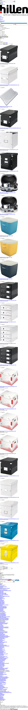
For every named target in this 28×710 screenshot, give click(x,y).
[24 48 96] (4, 42)
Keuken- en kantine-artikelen (4, 604)
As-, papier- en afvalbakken (4, 594)
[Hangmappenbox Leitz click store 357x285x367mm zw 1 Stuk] (9, 170)
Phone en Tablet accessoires (4, 619)
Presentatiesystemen (3, 680)
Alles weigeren (8, 709)
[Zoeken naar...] (14, 1)
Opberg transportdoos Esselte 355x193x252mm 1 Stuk (8, 408)
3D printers (1, 633)
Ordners (1, 649)
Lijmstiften (1, 626)
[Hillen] (1, 2)
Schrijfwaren (2, 686)
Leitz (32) (3, 33)
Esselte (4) (3, 32)
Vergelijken (3, 87)
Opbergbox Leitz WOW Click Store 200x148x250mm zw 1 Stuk (9, 475)
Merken (1, 693)
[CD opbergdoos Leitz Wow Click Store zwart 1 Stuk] (9, 62)
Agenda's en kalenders (3, 658)
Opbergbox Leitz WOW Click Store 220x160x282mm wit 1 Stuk (9, 497)
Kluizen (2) (3, 29)
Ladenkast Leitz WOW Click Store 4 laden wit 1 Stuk (8, 343)
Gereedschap (2, 600)
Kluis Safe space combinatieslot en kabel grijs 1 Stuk (7, 192)
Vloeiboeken (2, 654)
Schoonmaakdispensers (3, 607)
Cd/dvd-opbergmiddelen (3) (5, 28)
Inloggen (1, 583)
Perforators (1, 628)
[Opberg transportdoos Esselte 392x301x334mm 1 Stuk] (9, 452)
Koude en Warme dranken (3, 589)
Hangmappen (2, 646)
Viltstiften (1, 688)
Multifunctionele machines (4, 637)
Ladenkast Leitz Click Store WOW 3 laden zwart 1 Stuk (8, 300)
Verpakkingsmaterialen (3, 586)
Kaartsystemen (2, 647)
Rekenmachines (2, 640)
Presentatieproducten (3, 679)
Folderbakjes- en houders (3, 676)
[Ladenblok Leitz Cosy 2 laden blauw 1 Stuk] (9, 234)
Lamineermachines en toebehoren (4, 636)
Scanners (1, 641)
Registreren (1, 697)
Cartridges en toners (3, 690)
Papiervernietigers (2, 638)
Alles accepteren (13, 709)
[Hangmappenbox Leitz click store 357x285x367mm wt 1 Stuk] (9, 148)
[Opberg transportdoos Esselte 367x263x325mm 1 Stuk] (9, 430)
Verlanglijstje (2, 694)
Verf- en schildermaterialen (4, 687)
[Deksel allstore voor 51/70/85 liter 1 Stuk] (9, 105)
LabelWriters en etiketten (3, 631)
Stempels (1, 587)
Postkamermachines (3, 672)
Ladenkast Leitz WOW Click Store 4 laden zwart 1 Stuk (8, 364)
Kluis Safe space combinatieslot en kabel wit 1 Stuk (7, 214)
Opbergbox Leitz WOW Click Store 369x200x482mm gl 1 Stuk (9, 562)
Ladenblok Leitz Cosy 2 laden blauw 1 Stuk (6, 235)
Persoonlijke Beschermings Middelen (5, 590)
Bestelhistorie (2, 698)
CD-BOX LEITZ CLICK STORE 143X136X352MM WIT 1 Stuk (9, 84)
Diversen (1, 597)
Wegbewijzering (2, 611)
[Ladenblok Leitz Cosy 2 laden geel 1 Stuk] (9, 256)
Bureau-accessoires (2, 621)
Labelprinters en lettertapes (4, 635)
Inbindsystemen (2, 634)
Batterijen (1, 595)
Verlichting (1, 610)
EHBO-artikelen (2, 598)
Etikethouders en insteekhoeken (4, 645)
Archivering (1, 644)
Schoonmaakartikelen (3, 606)
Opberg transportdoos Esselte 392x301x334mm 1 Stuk (8, 453)
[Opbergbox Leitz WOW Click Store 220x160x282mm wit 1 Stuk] (9, 496)
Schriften (1, 667)
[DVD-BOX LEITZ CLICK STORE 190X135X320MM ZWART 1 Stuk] (9, 127)
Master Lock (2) (4, 34)
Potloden (1, 685)
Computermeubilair (3, 614)
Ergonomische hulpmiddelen (4, 618)
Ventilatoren (1, 609)
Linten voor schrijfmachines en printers (5, 692)
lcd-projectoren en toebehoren (4, 677)
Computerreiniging (2, 615)
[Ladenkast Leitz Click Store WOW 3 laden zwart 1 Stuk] (9, 299)
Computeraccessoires (3, 612)
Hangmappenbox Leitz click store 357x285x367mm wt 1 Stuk (9, 149)
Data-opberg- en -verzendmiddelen (5, 616)
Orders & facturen (2, 699)
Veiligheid (1, 608)
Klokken (1, 605)
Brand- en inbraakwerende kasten (4, 596)
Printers (1, 639)
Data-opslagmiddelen (3, 617)
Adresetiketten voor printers (4, 657)
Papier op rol (2, 666)
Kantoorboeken (2, 662)
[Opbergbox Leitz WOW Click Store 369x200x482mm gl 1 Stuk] (9, 561)
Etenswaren (1, 591)
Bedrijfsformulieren (3, 659)
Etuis (1, 683)
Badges (1, 675)
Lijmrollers (1, 625)
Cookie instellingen (3, 709)
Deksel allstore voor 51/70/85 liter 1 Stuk (6, 106)
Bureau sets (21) (4, 27)
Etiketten (1, 661)
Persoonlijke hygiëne (3, 593)
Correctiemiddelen (2, 682)
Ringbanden (1, 651)
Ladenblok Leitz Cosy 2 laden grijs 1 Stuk (6, 278)
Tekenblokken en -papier (3, 668)
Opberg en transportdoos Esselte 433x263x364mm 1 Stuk (8, 386)
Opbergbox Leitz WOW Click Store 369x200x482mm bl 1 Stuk (9, 540)
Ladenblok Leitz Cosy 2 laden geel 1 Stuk (6, 257)
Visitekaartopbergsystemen (4, 653)
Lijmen (1, 624)
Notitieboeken (2, 664)
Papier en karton (2, 665)
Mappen (1, 648)
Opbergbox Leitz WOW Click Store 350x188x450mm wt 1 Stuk (9, 518)
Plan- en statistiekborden (3, 678)
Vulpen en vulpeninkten (3, 689)
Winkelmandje (2, 700)
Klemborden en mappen (3, 623)
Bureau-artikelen (2, 622)
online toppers (2, 642)
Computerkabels (2, 613)
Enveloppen (1, 585)
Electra (1, 599)
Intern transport (2, 601)
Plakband (1, 629)
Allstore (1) (3, 31)
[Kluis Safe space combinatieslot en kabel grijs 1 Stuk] (9, 191)
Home (1, 584)
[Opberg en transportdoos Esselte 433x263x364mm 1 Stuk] (9, 385)
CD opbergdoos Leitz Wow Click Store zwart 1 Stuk (7, 63)
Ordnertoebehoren (2, 650)
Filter (1, 37)
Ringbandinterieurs (2, 652)
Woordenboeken (2, 669)
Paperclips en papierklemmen (4, 627)
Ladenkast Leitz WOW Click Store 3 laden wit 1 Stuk (8, 321)
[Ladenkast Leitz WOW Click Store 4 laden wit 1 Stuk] (9, 342)
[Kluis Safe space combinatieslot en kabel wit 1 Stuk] (9, 213)
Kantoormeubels (2, 603)
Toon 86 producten (4, 36)
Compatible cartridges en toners (4, 691)
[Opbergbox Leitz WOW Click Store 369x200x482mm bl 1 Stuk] (9, 539)
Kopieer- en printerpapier (3, 656)
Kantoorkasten (2, 602)
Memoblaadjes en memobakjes (4, 663)
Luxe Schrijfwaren (2, 684)
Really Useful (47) (4, 35)
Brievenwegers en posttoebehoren (5, 588)
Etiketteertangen (2, 660)
